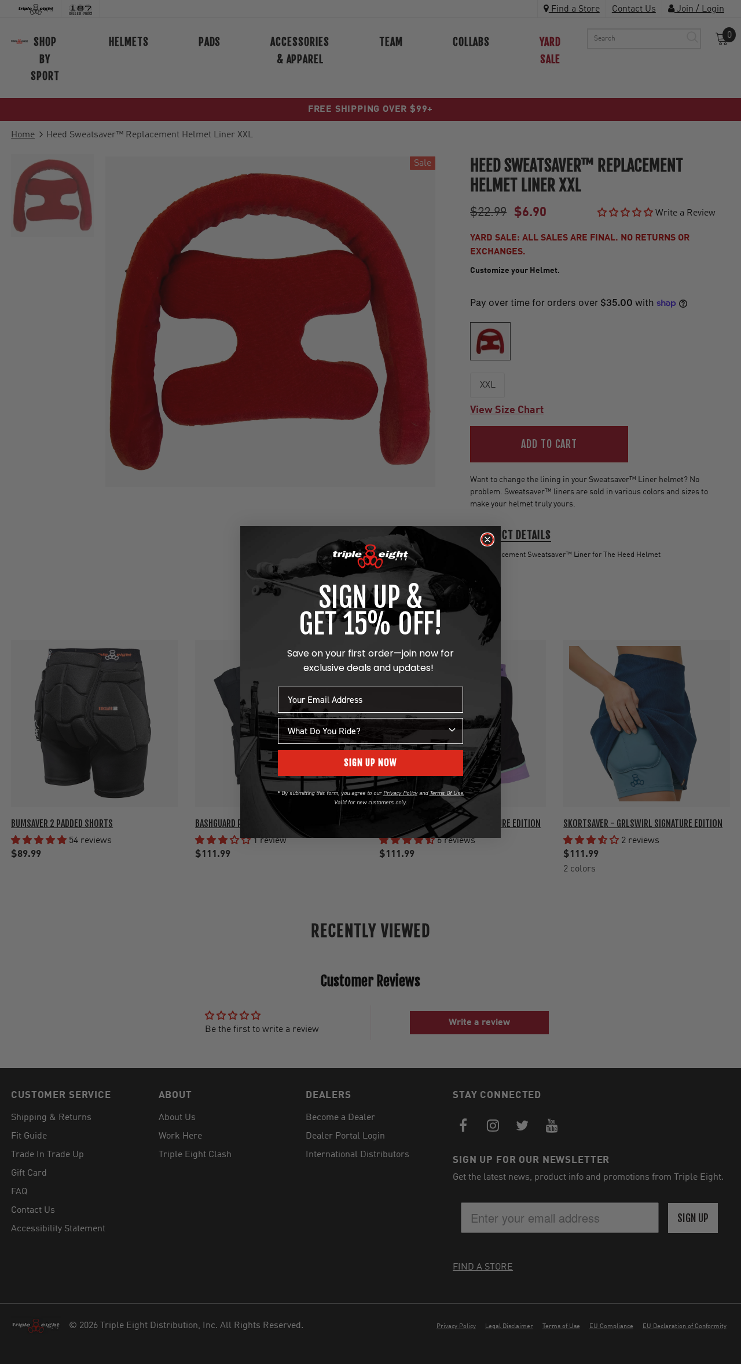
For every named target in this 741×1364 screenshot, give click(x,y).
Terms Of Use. (447, 793)
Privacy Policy (400, 793)
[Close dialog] (487, 539)
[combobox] (367, 731)
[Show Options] (452, 731)
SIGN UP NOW (370, 762)
